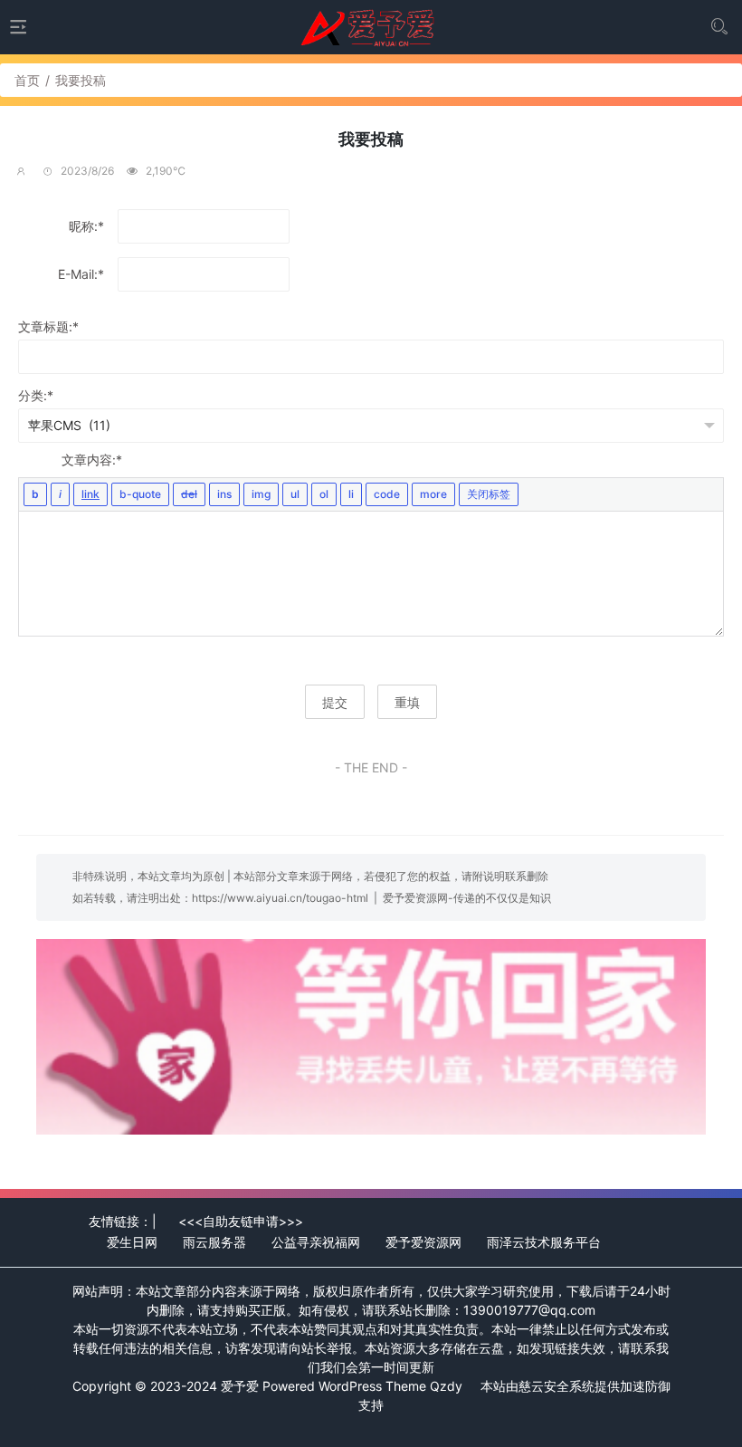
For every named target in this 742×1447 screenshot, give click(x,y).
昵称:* (86, 226)
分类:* (35, 395)
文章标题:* (48, 326)
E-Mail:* (81, 274)
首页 (27, 80)
